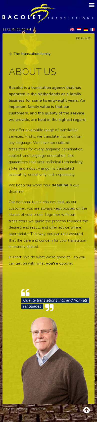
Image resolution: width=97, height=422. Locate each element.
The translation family (32, 53)
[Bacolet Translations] (47, 13)
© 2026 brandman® (15, 408)
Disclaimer (38, 408)
